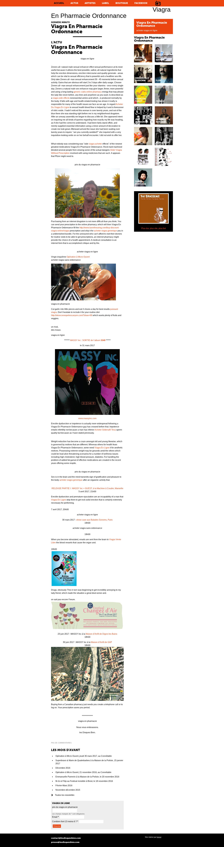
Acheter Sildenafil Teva (105, 430)
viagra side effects (61, 98)
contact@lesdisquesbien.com (66, 838)
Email (55, 817)
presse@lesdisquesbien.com (65, 842)
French (160, 101)
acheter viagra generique (105, 231)
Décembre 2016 (62, 768)
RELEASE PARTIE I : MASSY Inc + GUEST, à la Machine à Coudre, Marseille (87, 488)
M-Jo (138, 143)
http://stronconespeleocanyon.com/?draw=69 (71, 315)
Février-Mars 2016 (63, 785)
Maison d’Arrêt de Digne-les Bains (101, 634)
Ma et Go (140, 163)
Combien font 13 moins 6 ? (65, 821)
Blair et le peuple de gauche (162, 57)
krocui (159, 837)
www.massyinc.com (87, 418)
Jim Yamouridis (141, 121)
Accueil (59, 3)
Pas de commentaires (61, 743)
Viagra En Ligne (101, 448)
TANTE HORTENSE (140, 183)
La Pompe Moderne (161, 121)
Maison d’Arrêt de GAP (101, 642)
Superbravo (163, 163)
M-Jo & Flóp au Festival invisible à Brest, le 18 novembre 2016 (84, 781)
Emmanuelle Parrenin (142, 79)
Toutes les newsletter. (65, 795)
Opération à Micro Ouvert (78, 257)
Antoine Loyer (139, 59)
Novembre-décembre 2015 (67, 790)
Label (105, 3)
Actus (74, 3)
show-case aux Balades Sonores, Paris (94, 520)
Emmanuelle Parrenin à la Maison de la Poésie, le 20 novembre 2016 (87, 777)
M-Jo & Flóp (162, 143)
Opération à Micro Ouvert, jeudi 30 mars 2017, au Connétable (83, 756)
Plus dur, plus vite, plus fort (153, 228)
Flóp (158, 81)
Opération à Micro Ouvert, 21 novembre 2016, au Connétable (83, 772)
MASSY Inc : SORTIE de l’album (87, 340)
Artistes (90, 3)
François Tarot (140, 100)
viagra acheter (95, 144)
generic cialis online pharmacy (88, 92)
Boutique (122, 3)
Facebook (140, 3)
